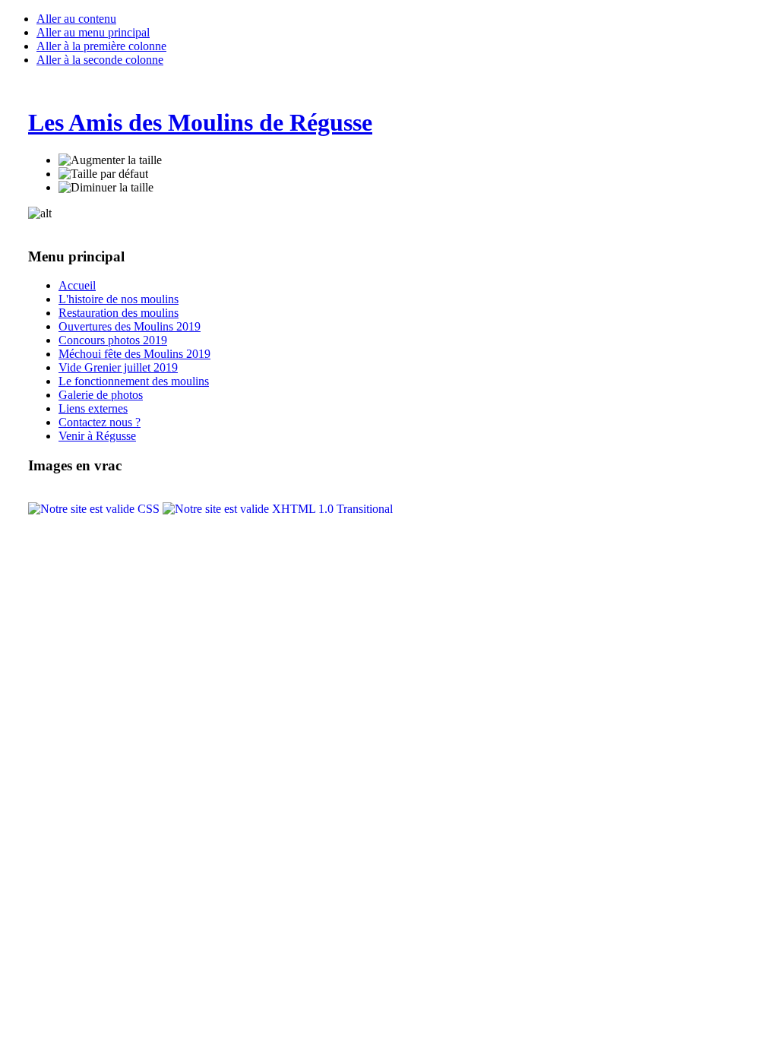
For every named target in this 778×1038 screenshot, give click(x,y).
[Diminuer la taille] (106, 188)
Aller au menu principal (93, 32)
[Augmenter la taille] (110, 160)
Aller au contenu (76, 18)
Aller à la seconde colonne (99, 59)
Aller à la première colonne (101, 46)
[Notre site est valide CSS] (95, 508)
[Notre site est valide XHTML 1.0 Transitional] (278, 508)
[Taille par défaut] (103, 174)
